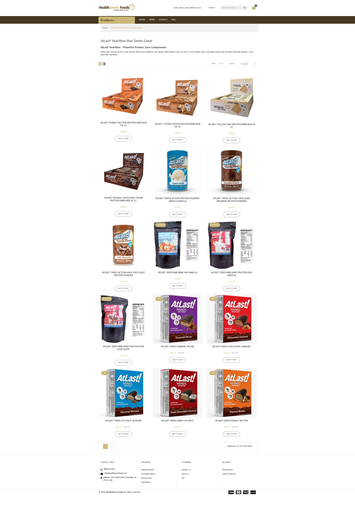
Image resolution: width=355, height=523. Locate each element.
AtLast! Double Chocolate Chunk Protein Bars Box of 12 (123, 199)
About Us (185, 474)
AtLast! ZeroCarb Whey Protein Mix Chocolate (123, 348)
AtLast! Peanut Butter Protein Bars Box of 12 (123, 124)
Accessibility (146, 482)
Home (105, 28)
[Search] (244, 8)
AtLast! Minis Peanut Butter (231, 420)
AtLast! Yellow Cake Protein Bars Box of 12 (231, 126)
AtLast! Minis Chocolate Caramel (231, 346)
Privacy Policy (227, 470)
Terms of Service (229, 474)
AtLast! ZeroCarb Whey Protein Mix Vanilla (231, 274)
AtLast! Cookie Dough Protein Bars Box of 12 (177, 125)
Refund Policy (146, 478)
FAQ (183, 478)
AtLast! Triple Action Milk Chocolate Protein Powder (123, 274)
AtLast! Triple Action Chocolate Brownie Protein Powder (231, 200)
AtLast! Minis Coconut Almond (123, 420)
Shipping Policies (147, 470)
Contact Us (186, 470)
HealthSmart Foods (114, 492)
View (213, 64)
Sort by (232, 64)
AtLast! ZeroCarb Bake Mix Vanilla (177, 272)
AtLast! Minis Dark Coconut (177, 420)
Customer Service (148, 474)
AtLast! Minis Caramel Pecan (177, 346)
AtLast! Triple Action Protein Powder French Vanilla (177, 200)
